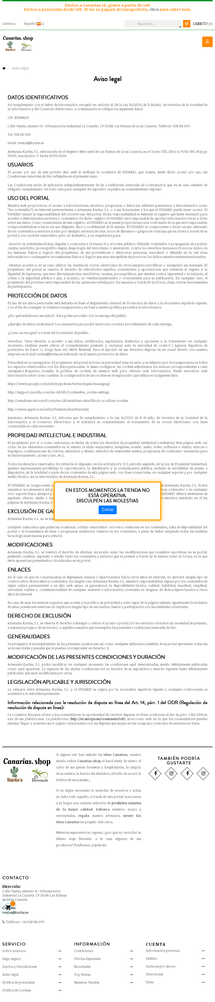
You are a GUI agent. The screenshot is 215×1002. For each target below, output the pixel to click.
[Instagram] (171, 773)
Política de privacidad (18, 982)
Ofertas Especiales (87, 958)
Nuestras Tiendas (86, 982)
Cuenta (156, 944)
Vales (149, 982)
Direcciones (154, 974)
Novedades (82, 966)
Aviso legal (10, 974)
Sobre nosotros (14, 950)
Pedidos (151, 958)
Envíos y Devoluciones (19, 966)
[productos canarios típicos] (18, 43)
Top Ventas (82, 974)
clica (154, 9)
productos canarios (126, 803)
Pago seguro (11, 958)
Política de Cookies (16, 990)
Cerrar (108, 510)
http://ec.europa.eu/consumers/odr (98, 718)
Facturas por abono (161, 966)
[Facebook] (155, 773)
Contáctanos (83, 950)
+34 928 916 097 (33, 921)
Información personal (163, 950)
